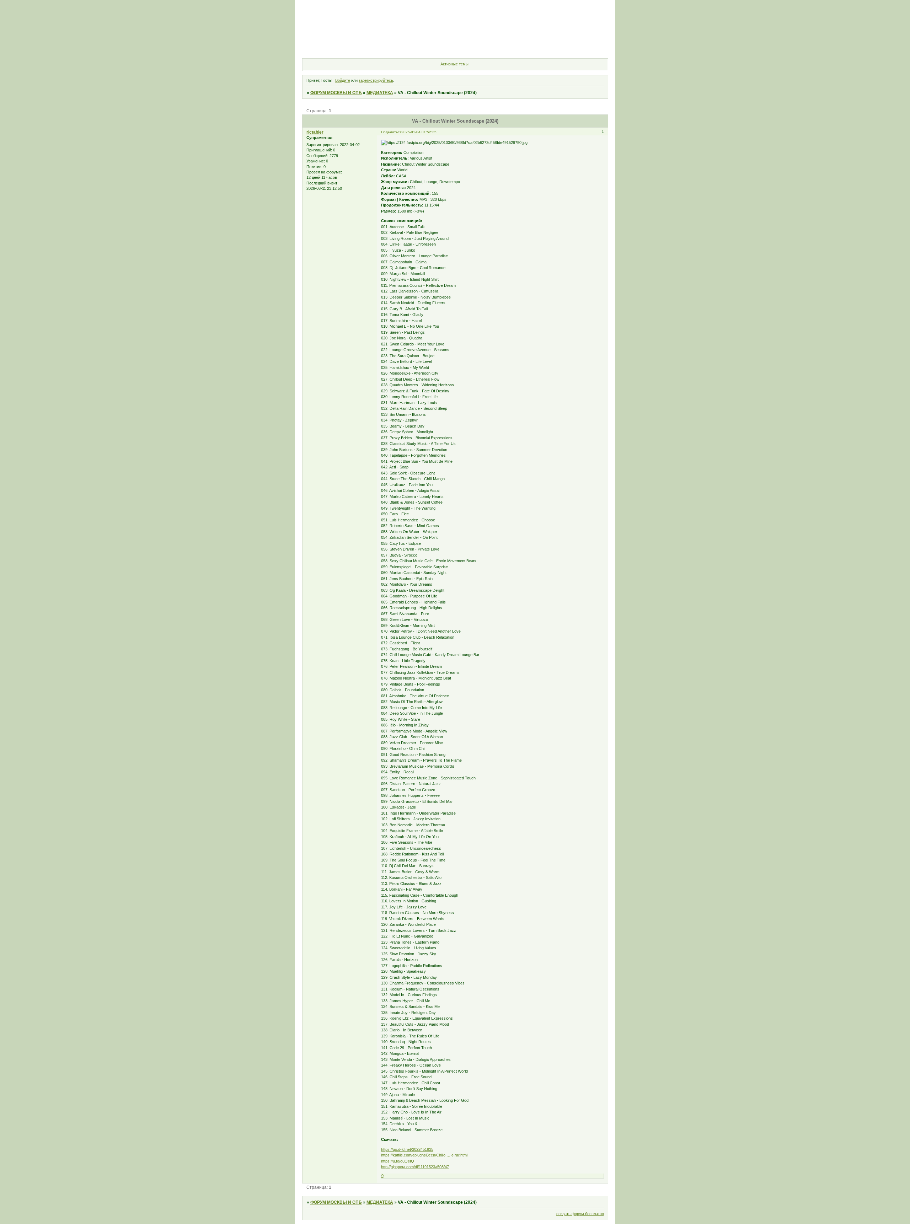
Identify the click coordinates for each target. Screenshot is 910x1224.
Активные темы (454, 64)
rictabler (314, 132)
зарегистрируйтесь (376, 80)
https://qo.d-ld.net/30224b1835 (407, 1149)
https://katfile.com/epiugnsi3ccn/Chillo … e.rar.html (424, 1155)
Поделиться (391, 132)
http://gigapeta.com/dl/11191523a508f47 (415, 1167)
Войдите (342, 80)
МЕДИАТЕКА (379, 92)
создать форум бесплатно (580, 1214)
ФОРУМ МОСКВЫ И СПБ (336, 92)
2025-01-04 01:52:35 (419, 132)
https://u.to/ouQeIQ (397, 1161)
